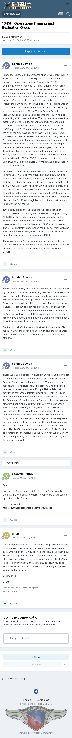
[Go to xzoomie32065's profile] (6, 476)
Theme (27, 699)
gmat (15, 533)
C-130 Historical (33, 40)
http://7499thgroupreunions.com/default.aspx (27, 507)
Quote (13, 263)
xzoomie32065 (22, 474)
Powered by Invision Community (36, 733)
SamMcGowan (14, 36)
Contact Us (43, 699)
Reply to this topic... (20, 638)
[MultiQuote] (5, 264)
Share (37, 656)
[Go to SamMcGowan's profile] (6, 65)
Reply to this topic (36, 51)
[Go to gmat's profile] (6, 535)
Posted (25, 67)
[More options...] (65, 66)
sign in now (20, 624)
